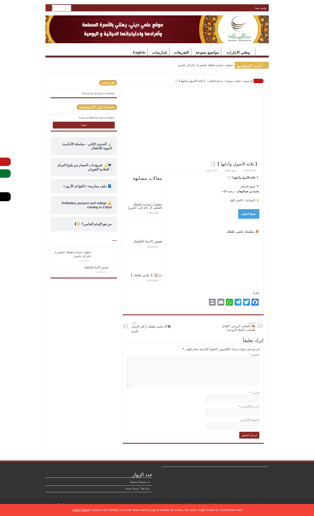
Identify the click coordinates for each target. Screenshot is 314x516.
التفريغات (181, 52)
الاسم (255, 393)
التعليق (254, 354)
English (139, 52)
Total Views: (132, 488)
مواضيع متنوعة (207, 52)
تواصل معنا (261, 8)
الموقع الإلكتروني (249, 419)
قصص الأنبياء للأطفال (147, 241)
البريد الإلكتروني (249, 406)
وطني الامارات (238, 52)
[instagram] (74, 8)
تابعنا (83, 125)
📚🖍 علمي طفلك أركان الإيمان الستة (151, 327)
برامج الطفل (215, 81)
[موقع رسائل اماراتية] (232, 10)
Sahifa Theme (81, 510)
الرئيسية (261, 51)
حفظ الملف (248, 214)
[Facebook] (86, 8)
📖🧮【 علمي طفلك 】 (145, 275)
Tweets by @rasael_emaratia (98, 93)
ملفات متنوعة (233, 81)
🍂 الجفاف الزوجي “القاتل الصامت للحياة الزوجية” (238, 326)
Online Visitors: (139, 482)
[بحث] (48, 8)
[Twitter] (82, 8)
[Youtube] (78, 8)
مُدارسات (159, 52)
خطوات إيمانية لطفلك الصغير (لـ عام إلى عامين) (205, 65)
